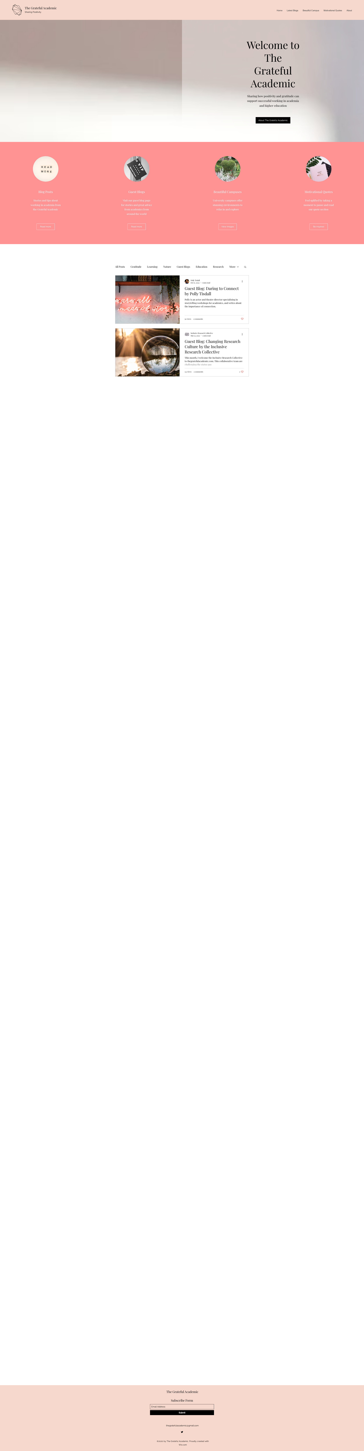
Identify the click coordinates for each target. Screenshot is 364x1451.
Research (218, 266)
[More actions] (243, 281)
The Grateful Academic (41, 8)
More (232, 266)
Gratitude (136, 266)
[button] (245, 267)
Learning (152, 266)
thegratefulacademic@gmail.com (182, 1425)
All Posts (120, 266)
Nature (167, 266)
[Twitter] (182, 1432)
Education (201, 266)
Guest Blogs (183, 266)
